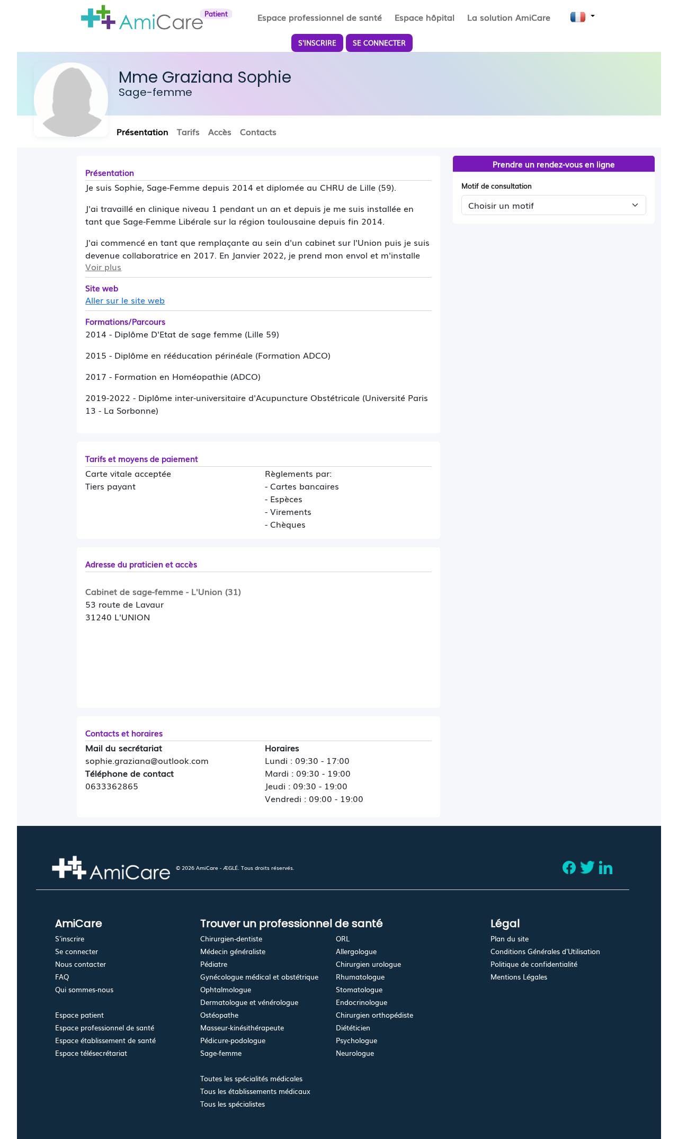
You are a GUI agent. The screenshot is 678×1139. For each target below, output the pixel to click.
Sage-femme (221, 1053)
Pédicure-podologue (232, 1040)
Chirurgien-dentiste (231, 938)
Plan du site (509, 938)
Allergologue (356, 951)
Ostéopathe (219, 1015)
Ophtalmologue (225, 989)
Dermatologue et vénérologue (249, 1002)
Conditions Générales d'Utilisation (545, 951)
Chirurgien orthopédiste (374, 1015)
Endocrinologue (361, 1002)
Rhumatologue (360, 977)
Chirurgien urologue (368, 964)
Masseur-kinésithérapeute (242, 1027)
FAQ (62, 977)
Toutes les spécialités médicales (251, 1078)
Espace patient (79, 1015)
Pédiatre (213, 964)
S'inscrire (69, 938)
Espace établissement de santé (105, 1040)
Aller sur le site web (125, 299)
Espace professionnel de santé (104, 1027)
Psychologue (356, 1040)
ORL (343, 938)
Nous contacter (80, 964)
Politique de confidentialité (533, 964)
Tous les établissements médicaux (255, 1091)
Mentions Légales (518, 977)
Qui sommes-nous (84, 989)
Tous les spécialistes (232, 1104)
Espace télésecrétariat (91, 1053)
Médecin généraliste (232, 951)
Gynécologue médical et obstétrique (259, 977)
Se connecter (76, 951)
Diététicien (353, 1027)
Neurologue (355, 1053)
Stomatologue (359, 989)
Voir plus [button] (103, 266)
